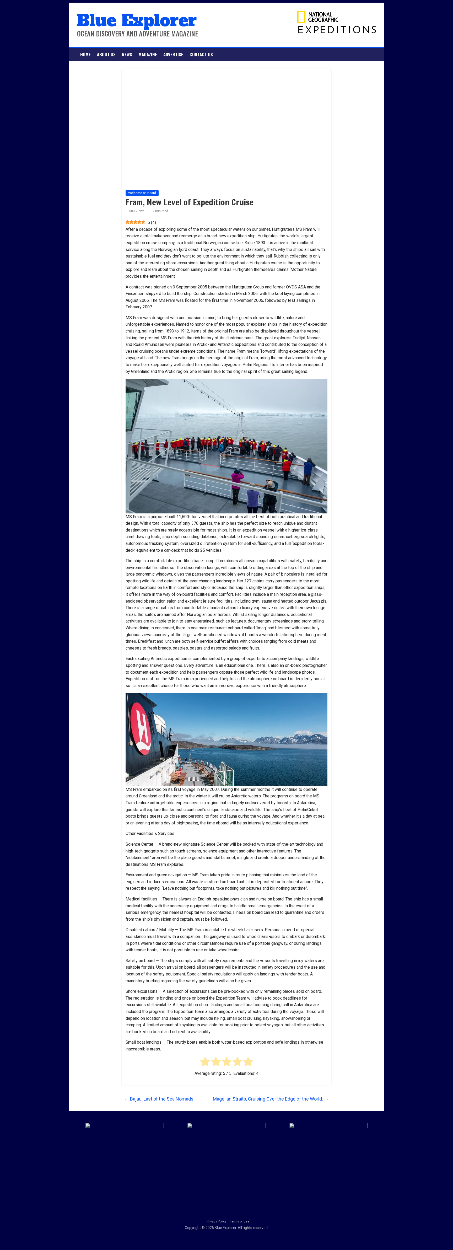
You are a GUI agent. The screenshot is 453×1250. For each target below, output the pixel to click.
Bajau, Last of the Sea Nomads (158, 1099)
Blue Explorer (137, 20)
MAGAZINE (147, 54)
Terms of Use (239, 1221)
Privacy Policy (216, 1221)
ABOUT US (106, 54)
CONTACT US (201, 54)
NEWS (127, 54)
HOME (85, 54)
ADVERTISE (173, 54)
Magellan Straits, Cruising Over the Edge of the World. (271, 1099)
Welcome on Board (142, 193)
